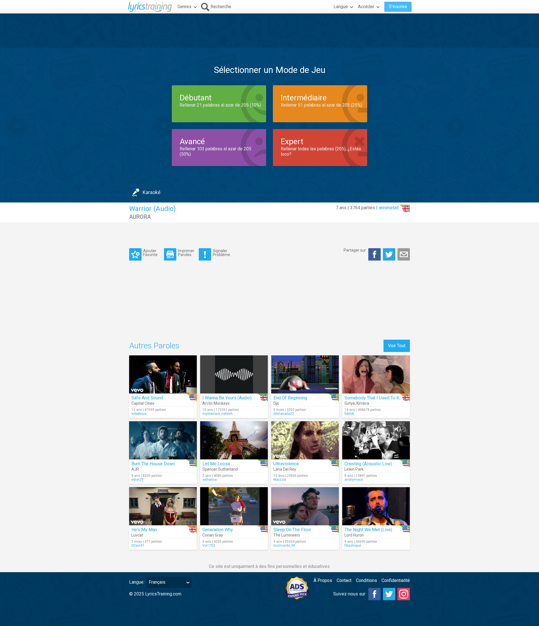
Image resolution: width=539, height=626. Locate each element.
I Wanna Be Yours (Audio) (227, 398)
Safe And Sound (147, 398)
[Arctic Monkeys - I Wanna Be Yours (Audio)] (234, 374)
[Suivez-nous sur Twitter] (389, 594)
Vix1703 (208, 545)
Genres (184, 6)
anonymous (353, 480)
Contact (344, 580)
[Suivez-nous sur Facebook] (374, 594)
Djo (276, 403)
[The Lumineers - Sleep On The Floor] (305, 506)
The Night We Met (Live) (368, 529)
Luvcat (137, 535)
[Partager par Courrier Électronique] (404, 254)
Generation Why (217, 529)
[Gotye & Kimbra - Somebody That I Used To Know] (376, 374)
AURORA (140, 216)
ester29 (137, 480)
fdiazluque (352, 545)
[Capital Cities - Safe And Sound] (163, 374)
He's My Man (144, 529)
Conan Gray (212, 535)
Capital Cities (142, 403)
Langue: (136, 582)
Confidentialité (396, 580)
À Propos (323, 580)
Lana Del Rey (284, 469)
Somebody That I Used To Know (375, 398)
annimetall (389, 207)
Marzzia (279, 480)
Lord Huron (354, 535)
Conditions (366, 580)
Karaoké (152, 192)
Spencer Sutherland (220, 469)
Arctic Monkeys (216, 403)
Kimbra (363, 403)
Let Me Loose (216, 463)
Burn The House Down (153, 463)
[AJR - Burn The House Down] (163, 440)
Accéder (366, 6)
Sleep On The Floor (292, 529)
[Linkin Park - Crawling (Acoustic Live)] (376, 440)
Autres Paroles (154, 345)
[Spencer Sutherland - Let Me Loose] (234, 440)
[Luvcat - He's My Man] (163, 506)
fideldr (349, 414)
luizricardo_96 (284, 545)
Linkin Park (354, 469)
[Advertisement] (269, 30)
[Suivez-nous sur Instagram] (404, 594)
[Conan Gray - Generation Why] (234, 506)
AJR (135, 469)
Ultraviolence (286, 463)
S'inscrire (398, 6)
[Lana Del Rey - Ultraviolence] (305, 440)
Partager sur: (355, 250)
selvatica (209, 480)
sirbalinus (139, 414)
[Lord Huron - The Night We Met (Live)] (376, 506)
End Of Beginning (290, 398)
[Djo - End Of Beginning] (305, 374)
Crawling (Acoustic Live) (368, 463)
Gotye (349, 403)
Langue (341, 6)
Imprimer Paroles (186, 252)
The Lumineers (286, 535)
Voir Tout (396, 345)
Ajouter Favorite (150, 252)
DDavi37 (137, 545)
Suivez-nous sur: (349, 594)
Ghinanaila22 (283, 414)
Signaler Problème (221, 252)
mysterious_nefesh (217, 414)
